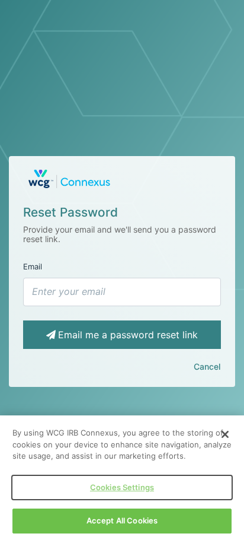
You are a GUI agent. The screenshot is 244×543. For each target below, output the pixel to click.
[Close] (225, 434)
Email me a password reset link (128, 335)
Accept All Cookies (122, 520)
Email (32, 266)
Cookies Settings (122, 487)
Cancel (207, 366)
